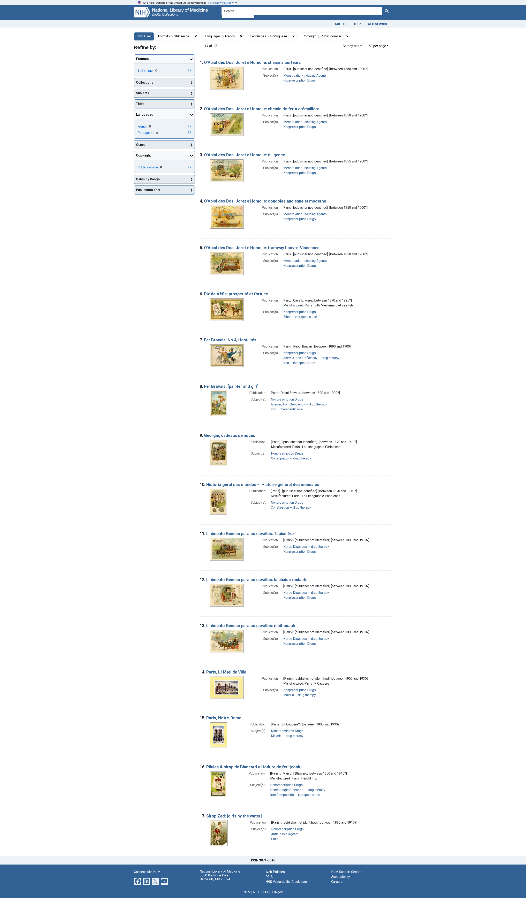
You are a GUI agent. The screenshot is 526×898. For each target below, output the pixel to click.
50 (377, 46)
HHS (264, 892)
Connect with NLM (147, 872)
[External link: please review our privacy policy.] (137, 881)
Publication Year (148, 190)
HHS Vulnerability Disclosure (286, 882)
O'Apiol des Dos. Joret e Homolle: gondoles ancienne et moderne (265, 201)
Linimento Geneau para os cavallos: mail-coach (250, 625)
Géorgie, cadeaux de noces (229, 435)
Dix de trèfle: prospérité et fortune (236, 293)
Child (274, 839)
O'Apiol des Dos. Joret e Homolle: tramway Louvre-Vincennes (262, 247)
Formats (142, 59)
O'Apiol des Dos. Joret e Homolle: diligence (244, 154)
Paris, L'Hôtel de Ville (226, 672)
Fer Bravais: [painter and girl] (231, 386)
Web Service (377, 24)
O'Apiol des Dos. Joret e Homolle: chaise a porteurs (252, 62)
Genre (140, 145)
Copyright (143, 155)
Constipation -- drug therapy (291, 458)
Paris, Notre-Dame (223, 717)
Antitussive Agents (285, 834)
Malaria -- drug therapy (299, 695)
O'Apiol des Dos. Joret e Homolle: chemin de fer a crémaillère (261, 108)
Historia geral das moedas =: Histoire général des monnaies (262, 484)
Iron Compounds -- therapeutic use (295, 795)
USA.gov (277, 892)
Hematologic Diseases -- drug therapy (297, 790)
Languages (144, 114)
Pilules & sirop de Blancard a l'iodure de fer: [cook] (254, 766)
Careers (337, 882)
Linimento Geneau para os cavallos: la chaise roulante (256, 579)
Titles (140, 104)
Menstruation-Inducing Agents (305, 75)
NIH (256, 892)
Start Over (144, 36)
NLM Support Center (346, 872)
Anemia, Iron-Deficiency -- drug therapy (311, 358)
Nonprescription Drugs (299, 80)
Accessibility (340, 877)
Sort (351, 46)
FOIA (269, 877)
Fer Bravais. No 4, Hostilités (230, 339)
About (340, 24)
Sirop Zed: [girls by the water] (234, 816)
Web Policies (275, 872)
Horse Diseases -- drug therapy (306, 547)
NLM (246, 892)
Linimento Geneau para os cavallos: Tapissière (250, 533)
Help (357, 24)
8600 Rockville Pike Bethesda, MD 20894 (215, 877)
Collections (144, 82)
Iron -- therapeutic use (299, 363)
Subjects (142, 93)
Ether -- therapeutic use (300, 317)
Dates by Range (148, 179)
